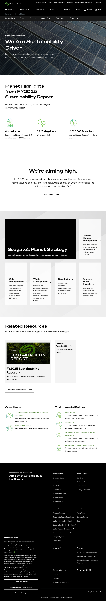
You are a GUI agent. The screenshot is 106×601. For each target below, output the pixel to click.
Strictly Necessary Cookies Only (21, 587)
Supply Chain (46, 18)
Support (53, 9)
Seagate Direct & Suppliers (86, 556)
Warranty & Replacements (62, 533)
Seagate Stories (41, 3)
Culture (56, 574)
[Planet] (35, 18)
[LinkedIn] (80, 576)
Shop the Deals (59, 478)
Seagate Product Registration (64, 525)
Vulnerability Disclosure (41, 597)
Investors (56, 548)
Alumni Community (60, 582)
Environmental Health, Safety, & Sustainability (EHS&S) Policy (81, 434)
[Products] (13, 9)
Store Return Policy (60, 493)
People (22, 18)
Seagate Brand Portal (94, 592)
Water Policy (69, 422)
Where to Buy (58, 501)
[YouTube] (83, 576)
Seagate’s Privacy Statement (21, 566)
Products (8, 9)
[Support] (57, 9)
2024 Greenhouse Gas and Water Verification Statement (31, 414)
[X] (87, 576)
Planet (32, 18)
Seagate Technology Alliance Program (87, 561)
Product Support (59, 513)
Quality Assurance (83, 489)
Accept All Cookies (21, 582)
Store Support (58, 497)
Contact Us (57, 540)
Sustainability (9, 14)
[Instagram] (90, 576)
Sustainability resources (17, 389)
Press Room (81, 513)
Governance (60, 18)
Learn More (48, 194)
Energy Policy (70, 412)
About (66, 9)
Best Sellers (57, 482)
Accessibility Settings (66, 597)
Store (78, 9)
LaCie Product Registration (63, 529)
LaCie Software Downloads (63, 521)
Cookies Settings (54, 597)
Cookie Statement (9, 552)
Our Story (80, 478)
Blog (50, 3)
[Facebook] (77, 576)
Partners (70, 3)
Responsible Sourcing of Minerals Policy (79, 445)
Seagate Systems (59, 537)
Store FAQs (57, 489)
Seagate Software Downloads (63, 517)
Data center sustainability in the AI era (25, 477)
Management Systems (23, 425)
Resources (74, 18)
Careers (56, 578)
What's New (57, 486)
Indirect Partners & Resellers (87, 552)
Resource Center (59, 3)
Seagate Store (58, 473)
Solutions (23, 9)
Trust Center (81, 486)
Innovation (38, 9)
